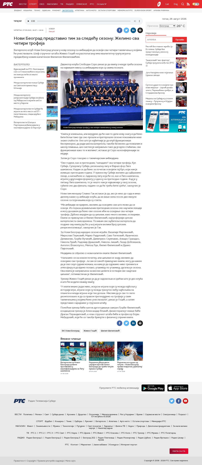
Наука (131, 426)
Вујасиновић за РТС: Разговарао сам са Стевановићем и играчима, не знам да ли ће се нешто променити (29, 73)
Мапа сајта (179, 451)
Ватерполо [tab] (22, 64)
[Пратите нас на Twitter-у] (172, 401)
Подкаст (182, 414)
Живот (30, 426)
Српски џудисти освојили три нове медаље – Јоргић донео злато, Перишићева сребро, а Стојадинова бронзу (159, 89)
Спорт (33, 4)
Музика (56, 426)
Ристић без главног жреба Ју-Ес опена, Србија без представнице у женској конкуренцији (159, 50)
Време (139, 414)
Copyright (31, 461)
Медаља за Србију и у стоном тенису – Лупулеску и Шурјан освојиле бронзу (159, 101)
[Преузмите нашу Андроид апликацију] (153, 388)
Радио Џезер (177, 437)
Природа (140, 426)
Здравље (108, 426)
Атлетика (79, 10)
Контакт (74, 444)
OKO (41, 4)
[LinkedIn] (133, 30)
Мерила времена (109, 414)
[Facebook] (119, 30)
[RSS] (188, 4)
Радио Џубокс (144, 437)
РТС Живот (98, 433)
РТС (92, 4)
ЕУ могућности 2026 (101, 416)
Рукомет (56, 10)
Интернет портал (129, 444)
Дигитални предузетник (159, 426)
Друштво (82, 414)
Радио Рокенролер (126, 437)
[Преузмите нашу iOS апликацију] (177, 388)
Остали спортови (107, 10)
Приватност (19, 461)
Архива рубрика (161, 10)
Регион (38, 414)
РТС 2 (42, 433)
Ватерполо (68, 10)
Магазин (52, 4)
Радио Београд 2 (53, 437)
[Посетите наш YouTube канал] (185, 401)
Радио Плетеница (106, 437)
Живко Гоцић (90, 330)
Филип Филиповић (110, 330)
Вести (22, 4)
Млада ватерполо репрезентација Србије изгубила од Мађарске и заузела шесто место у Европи (29, 99)
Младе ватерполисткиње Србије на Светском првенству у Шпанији (29, 85)
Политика (27, 414)
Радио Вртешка (161, 437)
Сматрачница (169, 414)
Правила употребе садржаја (50, 461)
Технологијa (68, 426)
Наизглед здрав (105, 428)
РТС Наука (72, 433)
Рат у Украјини (127, 414)
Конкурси (113, 444)
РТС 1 (33, 433)
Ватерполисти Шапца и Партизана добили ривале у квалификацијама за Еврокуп (27, 125)
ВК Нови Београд (70, 330)
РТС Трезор (138, 433)
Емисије (82, 4)
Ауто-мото (91, 10)
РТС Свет (60, 433)
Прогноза (152, 25)
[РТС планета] (159, 4)
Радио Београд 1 (34, 437)
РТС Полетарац (168, 433)
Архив (101, 440)
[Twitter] (126, 30)
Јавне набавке (100, 444)
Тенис (37, 10)
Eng (176, 4)
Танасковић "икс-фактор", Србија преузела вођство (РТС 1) (160, 63)
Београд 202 (89, 437)
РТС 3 (50, 433)
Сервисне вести (152, 414)
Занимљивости (43, 426)
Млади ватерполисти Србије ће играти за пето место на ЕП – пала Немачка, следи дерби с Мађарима (28, 113)
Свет (47, 414)
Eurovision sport (143, 10)
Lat (167, 4)
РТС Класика (112, 433)
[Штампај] (140, 30)
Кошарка (27, 10)
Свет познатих (94, 426)
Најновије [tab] (151, 33)
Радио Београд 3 (72, 437)
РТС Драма (85, 433)
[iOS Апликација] (166, 121)
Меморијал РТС (125, 10)
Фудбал (18, 10)
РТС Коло (125, 433)
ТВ (61, 4)
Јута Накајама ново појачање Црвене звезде (159, 74)
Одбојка (46, 10)
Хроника (71, 414)
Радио (70, 4)
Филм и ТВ (120, 426)
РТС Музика (152, 433)
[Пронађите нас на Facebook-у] (178, 401)
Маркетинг (86, 444)
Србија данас (58, 414)
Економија (94, 414)
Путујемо (81, 426)
